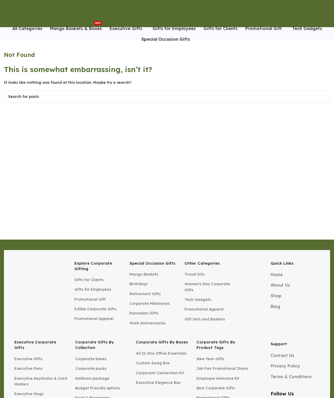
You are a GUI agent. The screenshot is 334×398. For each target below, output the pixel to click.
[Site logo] (16, 13)
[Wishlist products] (328, 13)
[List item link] (98, 280)
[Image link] (40, 284)
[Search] (319, 13)
